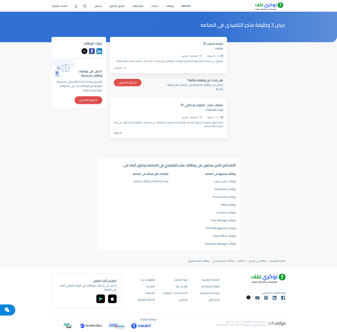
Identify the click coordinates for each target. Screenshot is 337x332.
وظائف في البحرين (257, 261)
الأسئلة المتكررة (146, 299)
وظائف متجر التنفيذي (223, 261)
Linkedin (99, 51)
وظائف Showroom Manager (220, 244)
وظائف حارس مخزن (225, 181)
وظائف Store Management (221, 228)
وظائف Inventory (226, 212)
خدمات (154, 6)
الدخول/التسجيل (128, 82)
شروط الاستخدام (210, 286)
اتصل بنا (150, 286)
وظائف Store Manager (223, 220)
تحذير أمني (214, 299)
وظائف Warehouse (225, 189)
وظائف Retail (228, 205)
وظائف (170, 6)
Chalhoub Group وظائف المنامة (151, 181)
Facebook (92, 51)
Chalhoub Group (214, 110)
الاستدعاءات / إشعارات (174, 292)
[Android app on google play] (100, 299)
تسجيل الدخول (117, 6)
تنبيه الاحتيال (181, 279)
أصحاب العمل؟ (59, 6)
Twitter (84, 51)
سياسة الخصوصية (210, 292)
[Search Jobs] (85, 6)
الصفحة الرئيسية (278, 261)
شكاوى (183, 299)
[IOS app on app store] (112, 299)
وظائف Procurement (224, 197)
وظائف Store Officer (224, 236)
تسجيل (98, 6)
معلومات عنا (148, 279)
